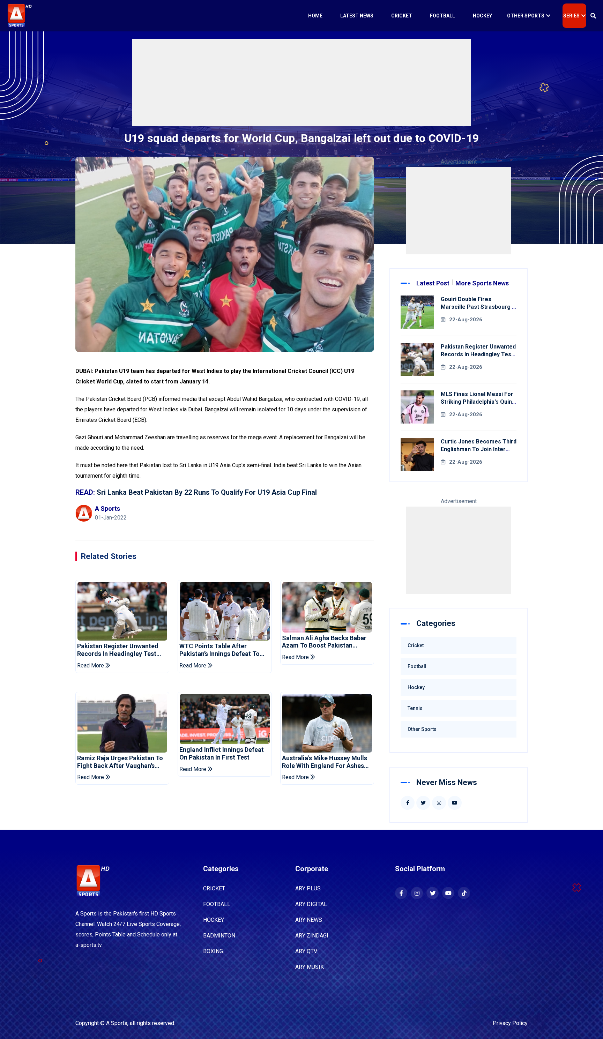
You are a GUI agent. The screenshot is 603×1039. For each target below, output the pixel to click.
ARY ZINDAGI (311, 935)
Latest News (356, 15)
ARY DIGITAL (311, 904)
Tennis (415, 708)
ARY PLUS (308, 888)
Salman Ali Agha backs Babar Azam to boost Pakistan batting (324, 641)
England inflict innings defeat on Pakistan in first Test (221, 753)
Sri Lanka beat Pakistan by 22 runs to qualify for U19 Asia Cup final (207, 492)
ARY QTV (306, 951)
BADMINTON (219, 935)
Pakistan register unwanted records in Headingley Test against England (117, 649)
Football (442, 15)
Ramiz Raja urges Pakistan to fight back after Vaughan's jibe (120, 761)
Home (315, 15)
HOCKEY (213, 920)
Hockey (482, 15)
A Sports (116, 1023)
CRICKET (214, 888)
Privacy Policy (510, 1023)
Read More (91, 665)
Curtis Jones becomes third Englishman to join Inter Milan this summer (478, 449)
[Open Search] (593, 15)
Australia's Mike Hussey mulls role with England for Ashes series (324, 761)
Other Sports (525, 15)
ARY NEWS (308, 920)
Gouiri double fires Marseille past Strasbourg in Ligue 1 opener (478, 307)
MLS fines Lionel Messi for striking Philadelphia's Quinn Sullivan (478, 402)
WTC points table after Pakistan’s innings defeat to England (219, 649)
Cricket (401, 15)
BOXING (213, 951)
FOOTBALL (216, 904)
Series (571, 15)
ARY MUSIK (309, 967)
